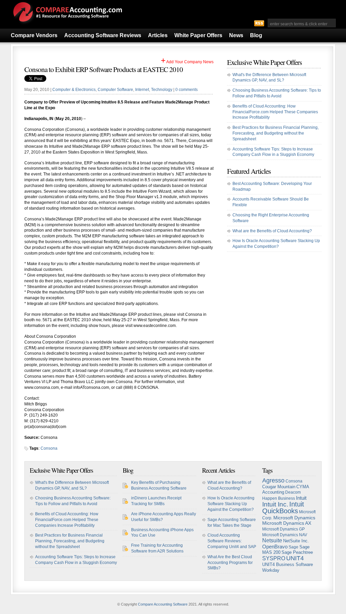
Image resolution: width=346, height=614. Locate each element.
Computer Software (115, 89)
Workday (270, 570)
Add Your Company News (187, 62)
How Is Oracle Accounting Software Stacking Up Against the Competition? (230, 504)
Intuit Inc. (275, 504)
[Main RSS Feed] (259, 23)
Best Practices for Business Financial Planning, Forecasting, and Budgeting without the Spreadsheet (275, 133)
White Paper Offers (198, 35)
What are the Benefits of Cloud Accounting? (272, 231)
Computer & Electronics (74, 89)
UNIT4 (295, 558)
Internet (142, 89)
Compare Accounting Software (163, 604)
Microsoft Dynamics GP (283, 529)
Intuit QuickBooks (283, 507)
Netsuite (272, 540)
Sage (293, 547)
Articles (158, 35)
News (236, 35)
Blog (256, 35)
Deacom (293, 492)
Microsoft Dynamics (294, 517)
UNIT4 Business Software (287, 564)
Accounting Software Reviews (102, 35)
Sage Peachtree (297, 552)
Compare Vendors (34, 35)
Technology (161, 89)
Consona (49, 448)
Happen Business (278, 498)
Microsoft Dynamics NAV (284, 535)
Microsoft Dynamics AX (286, 523)
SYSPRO (273, 558)
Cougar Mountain (278, 486)
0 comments (186, 89)
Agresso (273, 480)
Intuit (301, 498)
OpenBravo (275, 546)
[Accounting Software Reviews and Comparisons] (66, 24)
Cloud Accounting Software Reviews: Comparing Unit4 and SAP (231, 541)
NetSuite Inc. (296, 540)
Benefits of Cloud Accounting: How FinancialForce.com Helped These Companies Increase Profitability (275, 112)
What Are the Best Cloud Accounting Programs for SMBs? (230, 562)
